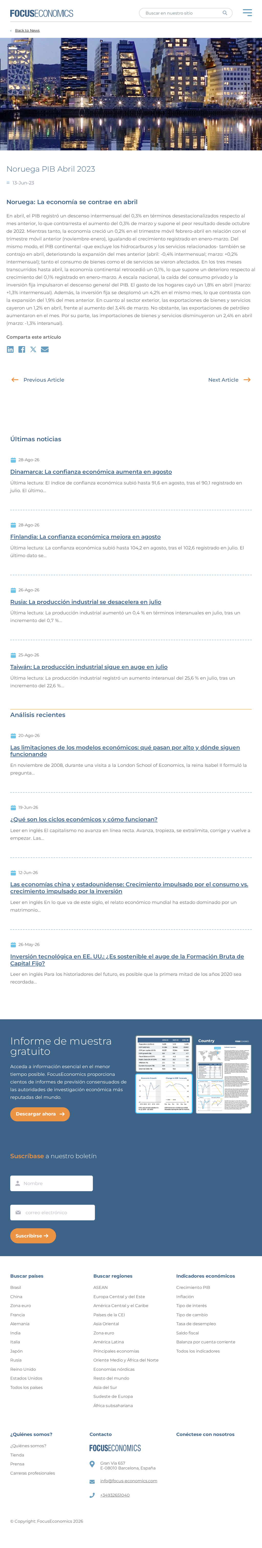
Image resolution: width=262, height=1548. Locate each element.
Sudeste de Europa (113, 1396)
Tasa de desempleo (196, 1323)
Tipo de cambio (192, 1314)
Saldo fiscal (187, 1333)
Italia (15, 1342)
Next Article (223, 380)
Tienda (17, 1455)
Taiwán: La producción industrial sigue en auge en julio (89, 667)
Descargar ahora (36, 1114)
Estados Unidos (26, 1378)
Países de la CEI (109, 1314)
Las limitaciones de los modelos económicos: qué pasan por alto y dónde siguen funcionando (125, 751)
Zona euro (20, 1305)
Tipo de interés (191, 1305)
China (16, 1296)
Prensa (17, 1464)
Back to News (27, 30)
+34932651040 (115, 1495)
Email (17, 1200)
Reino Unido (23, 1369)
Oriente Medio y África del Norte (126, 1360)
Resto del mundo (111, 1378)
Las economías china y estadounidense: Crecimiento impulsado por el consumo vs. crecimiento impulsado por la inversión (129, 888)
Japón (16, 1351)
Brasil (15, 1287)
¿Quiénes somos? (28, 1445)
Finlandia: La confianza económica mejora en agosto (85, 537)
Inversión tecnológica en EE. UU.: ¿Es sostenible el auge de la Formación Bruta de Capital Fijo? (127, 960)
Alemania (19, 1323)
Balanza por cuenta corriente (205, 1342)
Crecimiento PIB (193, 1287)
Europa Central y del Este (119, 1296)
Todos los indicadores (198, 1351)
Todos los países (26, 1387)
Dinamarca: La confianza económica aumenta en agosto (91, 472)
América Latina (108, 1342)
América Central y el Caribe (120, 1305)
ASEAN (100, 1287)
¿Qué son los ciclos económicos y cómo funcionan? (84, 819)
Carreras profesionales (32, 1473)
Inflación (185, 1296)
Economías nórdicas (114, 1369)
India (15, 1333)
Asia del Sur (105, 1387)
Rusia (15, 1360)
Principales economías (116, 1351)
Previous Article (44, 380)
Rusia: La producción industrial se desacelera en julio (85, 602)
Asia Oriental (106, 1323)
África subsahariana (113, 1405)
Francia (17, 1314)
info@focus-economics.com (128, 1480)
